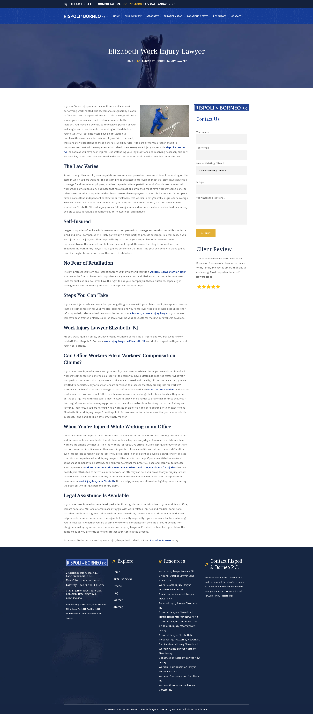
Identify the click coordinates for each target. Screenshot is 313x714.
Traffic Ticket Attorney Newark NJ (178, 616)
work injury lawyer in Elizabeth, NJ (124, 341)
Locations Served (197, 16)
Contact (236, 16)
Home (116, 16)
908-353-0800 (74, 598)
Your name (202, 132)
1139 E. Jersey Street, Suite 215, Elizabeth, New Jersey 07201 (84, 592)
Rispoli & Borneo (160, 540)
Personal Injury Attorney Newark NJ (179, 639)
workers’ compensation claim (168, 271)
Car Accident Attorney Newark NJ (178, 644)
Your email (202, 147)
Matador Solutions (182, 709)
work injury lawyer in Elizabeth (96, 481)
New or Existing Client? (210, 163)
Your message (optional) (210, 197)
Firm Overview (133, 16)
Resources (219, 16)
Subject (200, 182)
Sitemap (117, 607)
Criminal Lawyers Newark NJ (176, 612)
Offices (117, 586)
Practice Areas (173, 16)
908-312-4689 (132, 4)
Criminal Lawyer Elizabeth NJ (176, 635)
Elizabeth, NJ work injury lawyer (148, 313)
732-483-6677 (96, 585)
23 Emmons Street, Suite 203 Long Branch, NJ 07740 (82, 574)
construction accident (161, 389)
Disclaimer (201, 709)
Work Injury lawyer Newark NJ (176, 571)
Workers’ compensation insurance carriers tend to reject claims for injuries (129, 467)
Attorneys (152, 16)
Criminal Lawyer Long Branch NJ (178, 621)
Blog (115, 593)
